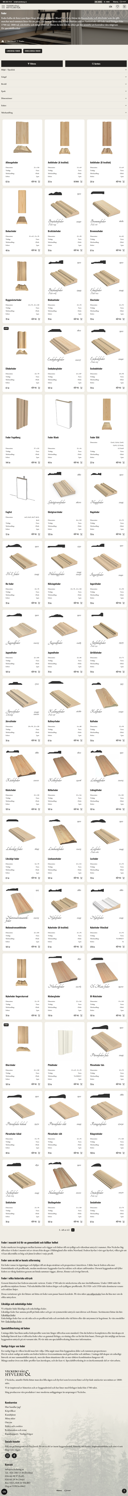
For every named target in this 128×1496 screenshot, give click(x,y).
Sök (110, 6)
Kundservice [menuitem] (11, 1402)
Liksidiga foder (8, 1315)
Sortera (97, 63)
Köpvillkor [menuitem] (10, 1411)
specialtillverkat (12, 28)
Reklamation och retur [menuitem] (16, 1430)
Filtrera (33, 63)
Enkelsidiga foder (14, 1321)
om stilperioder (94, 1293)
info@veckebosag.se (20, 2)
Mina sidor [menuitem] (10, 1418)
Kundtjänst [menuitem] (10, 1414)
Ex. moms (107, 2)
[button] (3, 7)
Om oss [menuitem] (8, 1422)
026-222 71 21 (7, 2)
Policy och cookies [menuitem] (13, 1426)
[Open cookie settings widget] (4, 1492)
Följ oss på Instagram (15, 1446)
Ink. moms (98, 2)
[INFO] (35, 181)
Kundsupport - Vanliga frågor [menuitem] (19, 1434)
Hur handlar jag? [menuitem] (13, 1407)
